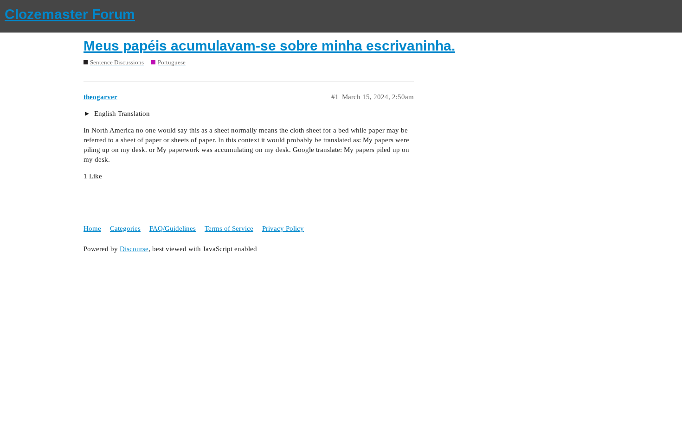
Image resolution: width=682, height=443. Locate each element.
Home (92, 228)
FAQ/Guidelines (172, 228)
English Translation (121, 113)
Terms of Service (229, 228)
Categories (125, 228)
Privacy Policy (283, 228)
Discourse (134, 249)
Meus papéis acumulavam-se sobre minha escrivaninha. (269, 45)
